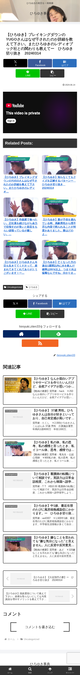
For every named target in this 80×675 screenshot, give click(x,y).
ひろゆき (33, 287)
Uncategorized (14, 287)
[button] (52, 73)
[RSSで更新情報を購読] (40, 343)
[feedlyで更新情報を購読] (58, 334)
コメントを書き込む (40, 627)
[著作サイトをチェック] (21, 334)
